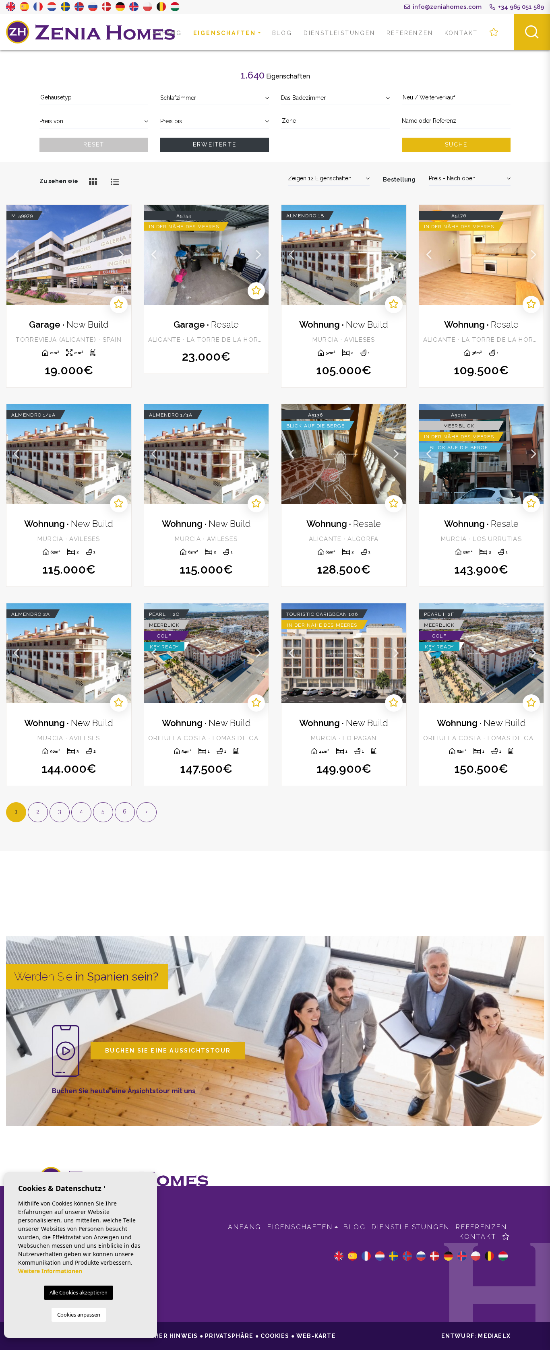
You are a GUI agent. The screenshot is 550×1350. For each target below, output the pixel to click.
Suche (456, 144)
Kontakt (461, 33)
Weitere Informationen (50, 1271)
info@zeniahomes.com (446, 6)
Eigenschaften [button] (224, 33)
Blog (282, 33)
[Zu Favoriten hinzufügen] (118, 304)
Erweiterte (214, 144)
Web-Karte (316, 1336)
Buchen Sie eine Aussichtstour (168, 1050)
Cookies (275, 1336)
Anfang (167, 33)
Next (121, 255)
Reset (94, 144)
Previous (16, 255)
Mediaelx (494, 1336)
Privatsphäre (229, 1336)
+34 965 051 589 (520, 6)
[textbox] (93, 97)
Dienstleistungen (339, 33)
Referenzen (410, 33)
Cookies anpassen (78, 1314)
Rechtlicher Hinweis (160, 1336)
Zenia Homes (90, 32)
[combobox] (93, 98)
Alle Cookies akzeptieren (79, 1292)
